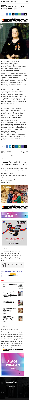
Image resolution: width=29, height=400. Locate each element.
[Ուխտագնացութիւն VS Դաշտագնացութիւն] (20, 303)
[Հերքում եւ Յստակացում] (20, 286)
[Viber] (22, 14)
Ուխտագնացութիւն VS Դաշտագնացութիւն (9, 302)
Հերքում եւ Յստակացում (10, 284)
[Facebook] (7, 14)
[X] (13, 14)
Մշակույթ (4, 5)
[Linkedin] (16, 14)
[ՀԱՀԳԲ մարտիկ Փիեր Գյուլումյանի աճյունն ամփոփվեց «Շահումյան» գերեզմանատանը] (20, 318)
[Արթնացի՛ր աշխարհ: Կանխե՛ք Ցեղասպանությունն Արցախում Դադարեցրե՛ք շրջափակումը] (20, 293)
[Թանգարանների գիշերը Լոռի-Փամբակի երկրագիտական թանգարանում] (20, 310)
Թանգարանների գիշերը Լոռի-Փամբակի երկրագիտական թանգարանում (9, 310)
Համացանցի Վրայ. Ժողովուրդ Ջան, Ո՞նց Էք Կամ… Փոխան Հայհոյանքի (22, 154)
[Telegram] (10, 14)
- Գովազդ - (4, 248)
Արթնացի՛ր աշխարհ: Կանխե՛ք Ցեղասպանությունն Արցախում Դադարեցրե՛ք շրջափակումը (10, 294)
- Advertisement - (5, 158)
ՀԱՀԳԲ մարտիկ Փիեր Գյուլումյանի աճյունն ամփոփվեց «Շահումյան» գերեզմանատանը (10, 318)
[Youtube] (22, 382)
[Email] (25, 14)
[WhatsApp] (19, 14)
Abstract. (14, 386)
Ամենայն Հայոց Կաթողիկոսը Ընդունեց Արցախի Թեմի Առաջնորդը (7, 154)
